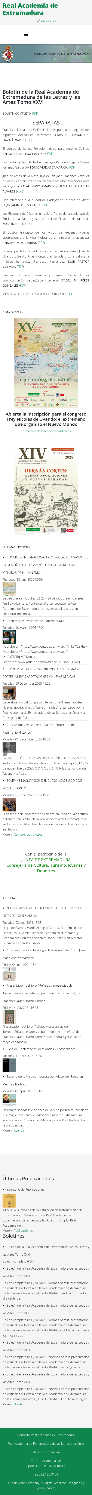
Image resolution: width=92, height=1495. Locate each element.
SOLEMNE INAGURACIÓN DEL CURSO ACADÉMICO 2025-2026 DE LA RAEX (43, 784)
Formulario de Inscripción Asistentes (46, 431)
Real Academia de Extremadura (30, 9)
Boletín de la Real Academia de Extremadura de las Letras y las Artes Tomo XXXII (46, 1251)
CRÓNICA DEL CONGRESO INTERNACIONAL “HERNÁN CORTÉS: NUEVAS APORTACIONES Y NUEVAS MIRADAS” (40, 673)
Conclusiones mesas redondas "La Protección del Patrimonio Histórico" (39, 728)
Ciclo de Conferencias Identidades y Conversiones (41, 1049)
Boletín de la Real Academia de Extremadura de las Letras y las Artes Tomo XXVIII (46, 1378)
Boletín (19, 1404)
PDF (35, 113)
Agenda (19, 1130)
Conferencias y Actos (28, 834)
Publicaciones (23, 1231)
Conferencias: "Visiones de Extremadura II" (35, 621)
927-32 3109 (48, 20)
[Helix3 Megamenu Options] (26, 34)
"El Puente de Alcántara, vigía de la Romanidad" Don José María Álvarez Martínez (44, 954)
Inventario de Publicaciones (25, 1189)
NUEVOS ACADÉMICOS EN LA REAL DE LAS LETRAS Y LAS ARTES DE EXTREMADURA (43, 912)
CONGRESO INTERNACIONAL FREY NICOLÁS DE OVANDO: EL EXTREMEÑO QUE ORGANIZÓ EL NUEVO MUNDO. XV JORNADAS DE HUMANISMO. (45, 565)
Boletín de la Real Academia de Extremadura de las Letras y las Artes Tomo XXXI (46, 1272)
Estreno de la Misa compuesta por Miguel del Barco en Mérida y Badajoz (43, 1080)
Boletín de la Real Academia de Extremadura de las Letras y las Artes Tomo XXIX (46, 1346)
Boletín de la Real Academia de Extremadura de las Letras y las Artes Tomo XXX (46, 1309)
